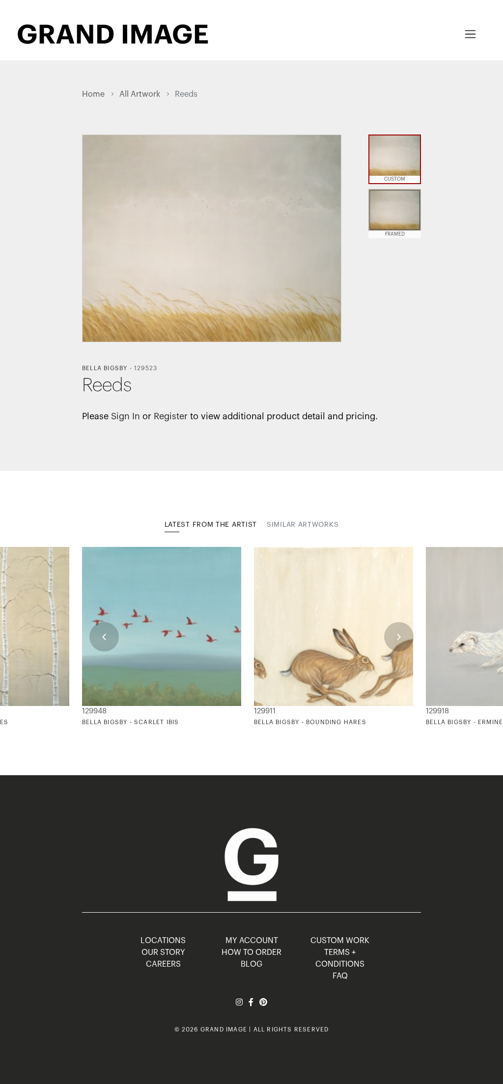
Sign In (125, 416)
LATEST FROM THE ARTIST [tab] (211, 524)
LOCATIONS (163, 941)
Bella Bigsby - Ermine (464, 722)
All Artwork (139, 94)
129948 (94, 711)
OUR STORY (163, 952)
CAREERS (163, 964)
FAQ (340, 976)
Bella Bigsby (104, 368)
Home (93, 94)
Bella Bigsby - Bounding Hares (310, 722)
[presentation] (104, 636)
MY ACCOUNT (251, 941)
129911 (265, 711)
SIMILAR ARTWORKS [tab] (302, 524)
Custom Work (339, 941)
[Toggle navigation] (470, 34)
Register (171, 416)
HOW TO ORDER (251, 952)
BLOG (251, 964)
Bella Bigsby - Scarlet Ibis (130, 722)
